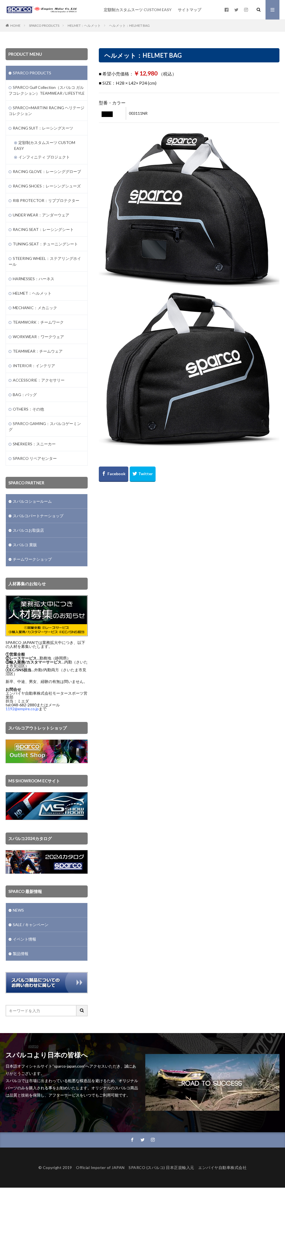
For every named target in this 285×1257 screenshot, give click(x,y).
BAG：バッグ (25, 394)
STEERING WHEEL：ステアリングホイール (45, 261)
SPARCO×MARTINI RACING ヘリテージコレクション (46, 110)
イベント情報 (24, 939)
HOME (15, 25)
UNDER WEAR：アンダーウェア (41, 215)
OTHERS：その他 (28, 409)
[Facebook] (113, 474)
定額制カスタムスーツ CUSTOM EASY (137, 9)
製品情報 (20, 953)
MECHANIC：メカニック (35, 307)
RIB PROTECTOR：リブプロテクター (46, 200)
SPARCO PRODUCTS (44, 25)
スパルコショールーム (32, 501)
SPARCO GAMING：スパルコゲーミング (45, 426)
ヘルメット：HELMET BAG (129, 25)
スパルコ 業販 (25, 544)
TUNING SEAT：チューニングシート (45, 243)
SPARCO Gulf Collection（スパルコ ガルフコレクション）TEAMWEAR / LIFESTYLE (47, 90)
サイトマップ (189, 9)
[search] (82, 1010)
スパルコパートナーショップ (38, 515)
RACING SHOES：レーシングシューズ (47, 186)
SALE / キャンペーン (30, 924)
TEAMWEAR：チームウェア (38, 351)
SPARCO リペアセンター (35, 458)
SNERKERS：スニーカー (34, 443)
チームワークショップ (32, 559)
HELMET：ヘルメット (84, 25)
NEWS (18, 910)
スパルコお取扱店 (28, 530)
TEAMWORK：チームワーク (38, 322)
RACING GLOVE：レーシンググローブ (47, 171)
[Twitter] (143, 474)
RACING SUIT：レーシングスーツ (43, 128)
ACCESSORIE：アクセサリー (39, 380)
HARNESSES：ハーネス (33, 278)
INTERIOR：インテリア (34, 365)
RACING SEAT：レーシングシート (43, 229)
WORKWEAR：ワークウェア (38, 336)
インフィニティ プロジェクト (44, 157)
